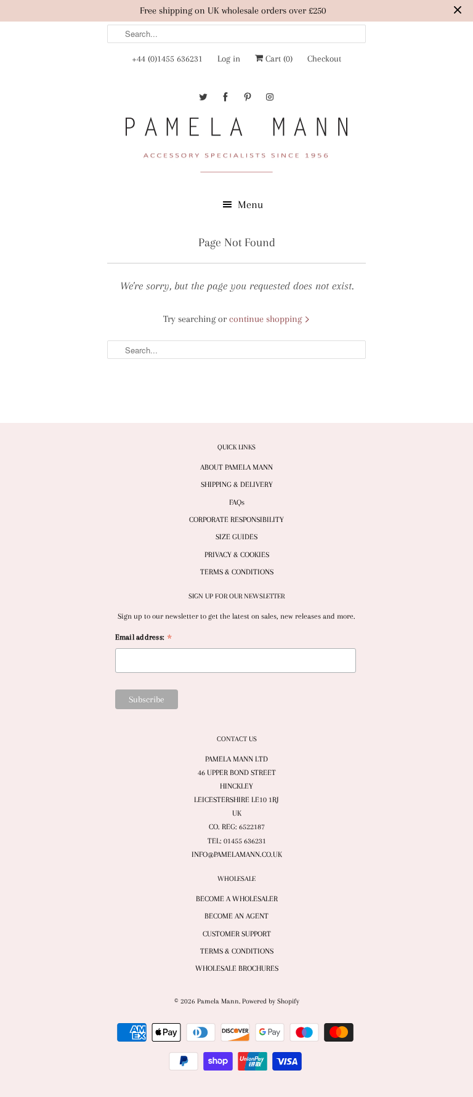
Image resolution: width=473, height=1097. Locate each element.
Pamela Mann (218, 1001)
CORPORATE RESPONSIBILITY (236, 519)
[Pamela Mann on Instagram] (270, 97)
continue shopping (266, 318)
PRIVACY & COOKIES (236, 554)
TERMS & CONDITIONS (236, 572)
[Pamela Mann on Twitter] (203, 97)
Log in (228, 58)
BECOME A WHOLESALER (237, 898)
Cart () (278, 58)
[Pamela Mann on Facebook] (225, 97)
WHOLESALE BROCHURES (236, 968)
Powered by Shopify (270, 1001)
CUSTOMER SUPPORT (237, 934)
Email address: (143, 638)
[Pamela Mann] (236, 147)
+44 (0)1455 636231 (167, 58)
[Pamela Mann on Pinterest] (248, 97)
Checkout (324, 58)
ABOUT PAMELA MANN (236, 467)
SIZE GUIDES (236, 536)
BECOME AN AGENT (236, 916)
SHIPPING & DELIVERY (237, 484)
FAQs (237, 502)
